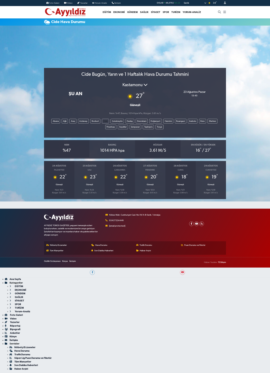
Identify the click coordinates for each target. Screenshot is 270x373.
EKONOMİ (119, 12)
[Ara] (219, 12)
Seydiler (123, 127)
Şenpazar (135, 127)
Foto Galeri (54, 3)
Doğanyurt (155, 121)
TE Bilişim (222, 262)
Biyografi (15, 329)
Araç (73, 121)
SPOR (166, 12)
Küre (202, 121)
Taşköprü (148, 127)
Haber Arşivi (145, 251)
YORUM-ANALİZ (192, 12)
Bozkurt (95, 121)
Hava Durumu (101, 245)
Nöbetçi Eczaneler (58, 245)
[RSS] (201, 223)
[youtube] (182, 272)
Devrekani (141, 121)
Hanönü (168, 121)
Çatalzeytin (117, 121)
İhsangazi (180, 121)
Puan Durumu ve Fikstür (194, 245)
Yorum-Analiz (101, 3)
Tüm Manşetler (56, 251)
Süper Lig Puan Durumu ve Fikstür (33, 358)
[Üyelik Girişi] (223, 3)
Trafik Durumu (146, 245)
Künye (65, 261)
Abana (56, 121)
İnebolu (192, 121)
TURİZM (175, 12)
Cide (105, 121)
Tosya (159, 127)
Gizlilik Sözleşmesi (52, 261)
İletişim (117, 3)
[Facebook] (191, 223)
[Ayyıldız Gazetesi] (65, 12)
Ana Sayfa (15, 279)
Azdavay (83, 121)
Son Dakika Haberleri (103, 251)
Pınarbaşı (111, 127)
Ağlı (65, 121)
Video (70, 3)
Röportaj (15, 326)
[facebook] (92, 272)
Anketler (15, 333)
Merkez (212, 121)
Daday (130, 121)
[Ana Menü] (224, 12)
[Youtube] (196, 223)
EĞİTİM (107, 12)
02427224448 (116, 220)
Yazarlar (84, 3)
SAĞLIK (144, 12)
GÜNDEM (132, 12)
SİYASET (155, 12)
